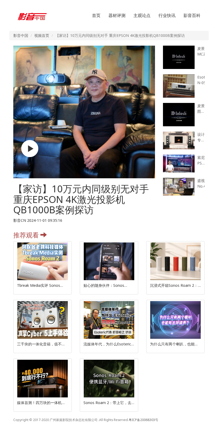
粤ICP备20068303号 (143, 420)
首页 (96, 15)
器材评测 (116, 15)
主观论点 (141, 15)
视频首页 (41, 35)
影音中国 (20, 35)
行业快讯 (166, 15)
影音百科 (191, 15)
